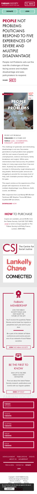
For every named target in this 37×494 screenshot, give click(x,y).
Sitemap (26, 483)
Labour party (19, 143)
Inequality (8, 143)
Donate (9, 11)
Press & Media (9, 465)
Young (8, 415)
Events (31, 457)
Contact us (19, 465)
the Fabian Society (18, 347)
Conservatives (21, 141)
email (7, 224)
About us (12, 459)
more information (11, 486)
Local (8, 445)
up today (18, 392)
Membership (23, 459)
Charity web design (14, 479)
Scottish (8, 425)
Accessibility (17, 483)
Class (12, 141)
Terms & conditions (15, 481)
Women (8, 405)
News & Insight (9, 457)
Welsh (8, 435)
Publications (22, 457)
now (9, 204)
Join (27, 11)
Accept (9, 489)
